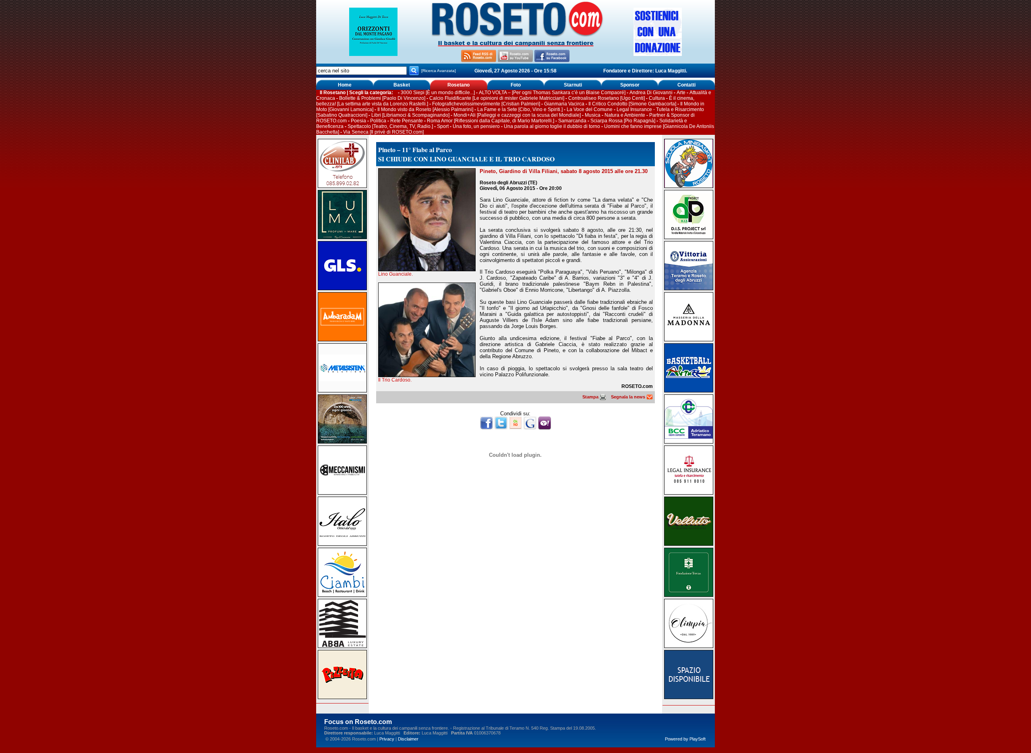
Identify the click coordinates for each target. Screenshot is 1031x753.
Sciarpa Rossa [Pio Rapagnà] (622, 121)
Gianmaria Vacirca (564, 104)
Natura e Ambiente (625, 115)
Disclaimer (408, 738)
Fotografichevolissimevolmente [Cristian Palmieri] (486, 104)
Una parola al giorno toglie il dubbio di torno (552, 126)
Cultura (657, 98)
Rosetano (458, 85)
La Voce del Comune (590, 109)
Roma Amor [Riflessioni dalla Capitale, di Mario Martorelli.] (490, 121)
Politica (378, 121)
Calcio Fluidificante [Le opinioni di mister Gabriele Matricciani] (496, 98)
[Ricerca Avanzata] (438, 70)
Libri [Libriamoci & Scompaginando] (410, 115)
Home (345, 85)
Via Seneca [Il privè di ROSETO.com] (383, 132)
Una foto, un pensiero (476, 126)
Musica (592, 115)
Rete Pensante (406, 121)
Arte (681, 92)
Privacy (386, 738)
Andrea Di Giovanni (651, 92)
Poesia (358, 121)
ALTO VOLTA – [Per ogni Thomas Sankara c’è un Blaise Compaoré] (552, 92)
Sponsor (630, 85)
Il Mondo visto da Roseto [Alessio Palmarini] (425, 109)
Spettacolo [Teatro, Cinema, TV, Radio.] (390, 126)
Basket (401, 85)
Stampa (591, 396)
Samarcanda (572, 121)
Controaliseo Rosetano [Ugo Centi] (606, 98)
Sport (443, 126)
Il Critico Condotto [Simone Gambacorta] (632, 104)
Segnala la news (628, 396)
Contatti (686, 85)
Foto (516, 85)
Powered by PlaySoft (685, 738)
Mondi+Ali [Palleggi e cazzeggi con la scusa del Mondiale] (517, 115)
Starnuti (573, 85)
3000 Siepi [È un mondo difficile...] (438, 92)
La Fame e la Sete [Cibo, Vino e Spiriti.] (520, 109)
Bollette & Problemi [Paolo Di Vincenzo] (382, 98)
